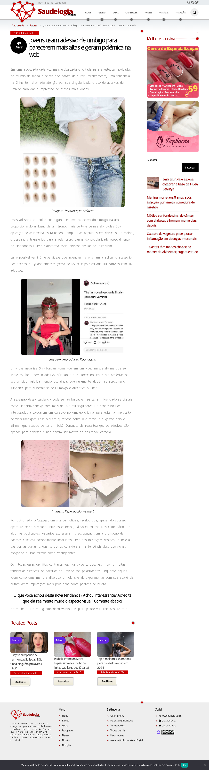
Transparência (117, 730)
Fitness (148, 12)
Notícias (163, 12)
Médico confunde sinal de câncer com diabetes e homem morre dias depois (171, 220)
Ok (184, 765)
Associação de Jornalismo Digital (126, 740)
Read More (20, 681)
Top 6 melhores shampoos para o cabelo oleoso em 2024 (114, 663)
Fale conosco (117, 735)
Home (88, 12)
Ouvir (19, 47)
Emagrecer (131, 12)
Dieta (115, 12)
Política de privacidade (121, 720)
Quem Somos (117, 715)
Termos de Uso (117, 725)
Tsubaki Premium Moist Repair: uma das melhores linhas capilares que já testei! (71, 663)
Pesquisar (152, 159)
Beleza (101, 12)
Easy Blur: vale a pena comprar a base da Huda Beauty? (180, 184)
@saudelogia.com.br (171, 715)
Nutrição (180, 12)
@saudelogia (168, 720)
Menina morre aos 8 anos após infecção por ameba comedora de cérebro (171, 202)
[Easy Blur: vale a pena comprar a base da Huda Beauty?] (153, 183)
